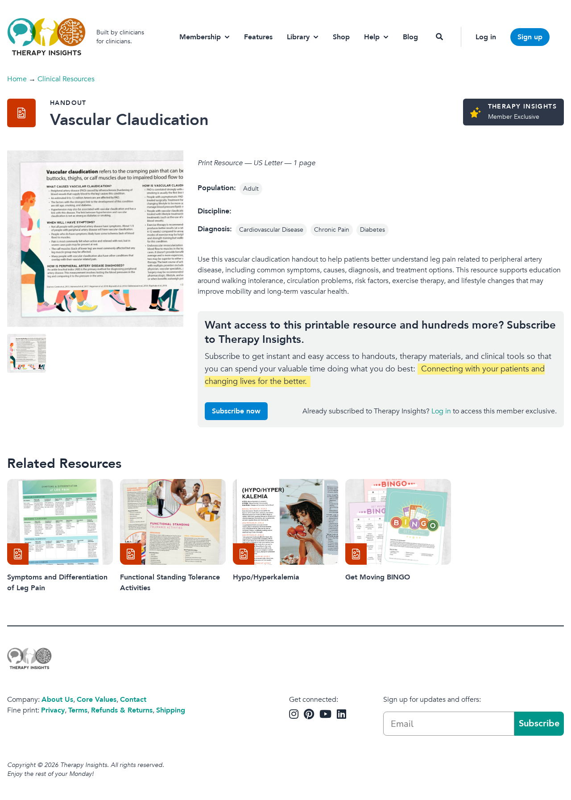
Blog (410, 37)
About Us (57, 699)
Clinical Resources (66, 79)
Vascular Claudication (129, 120)
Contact (133, 699)
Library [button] (298, 37)
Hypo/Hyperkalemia (266, 577)
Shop (341, 37)
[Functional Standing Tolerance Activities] (173, 522)
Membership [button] (200, 37)
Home (17, 79)
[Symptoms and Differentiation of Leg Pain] (60, 522)
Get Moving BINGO (377, 577)
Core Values (96, 699)
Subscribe (539, 723)
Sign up (529, 37)
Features (258, 37)
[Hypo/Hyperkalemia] (286, 522)
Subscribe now (236, 411)
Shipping (170, 710)
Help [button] (372, 37)
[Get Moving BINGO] (398, 522)
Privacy (53, 710)
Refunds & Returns (122, 710)
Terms (77, 710)
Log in (486, 37)
